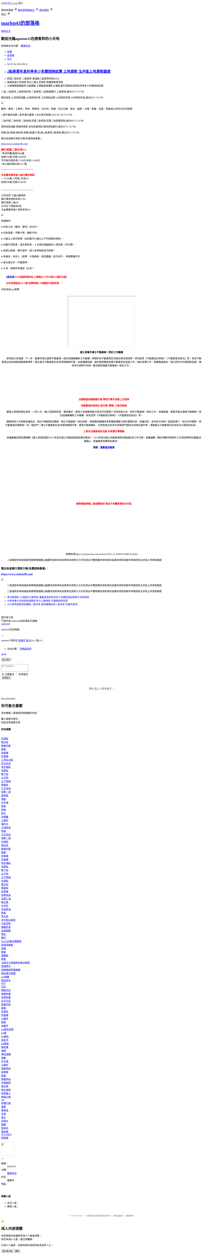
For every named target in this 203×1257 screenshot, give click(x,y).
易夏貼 (4, 770)
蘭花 (3, 938)
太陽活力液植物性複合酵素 (15, 962)
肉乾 (3, 810)
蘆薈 (3, 1107)
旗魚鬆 (4, 795)
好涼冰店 (6, 763)
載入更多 (6, 660)
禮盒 (3, 799)
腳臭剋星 (6, 745)
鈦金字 (4, 1040)
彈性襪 (4, 1047)
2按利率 (10, 277)
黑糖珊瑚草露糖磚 (10, 970)
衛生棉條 (6, 1090)
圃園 (3, 1124)
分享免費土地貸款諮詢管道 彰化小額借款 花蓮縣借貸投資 (37, 601)
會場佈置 (6, 997)
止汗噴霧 (6, 781)
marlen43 (5, 623)
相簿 (9, 52)
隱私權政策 (118, 1216)
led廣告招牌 (7, 1029)
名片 (9, 59)
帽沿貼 (4, 742)
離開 (17, 1251)
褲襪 (3, 1051)
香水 (3, 1117)
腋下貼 (4, 774)
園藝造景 (6, 927)
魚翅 (3, 831)
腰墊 (3, 952)
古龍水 (4, 1121)
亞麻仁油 (6, 898)
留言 (28, 640)
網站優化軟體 (8, 973)
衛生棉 (4, 1086)
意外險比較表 (8, 920)
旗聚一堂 (6, 792)
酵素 (3, 913)
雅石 (3, 934)
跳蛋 (3, 1075)
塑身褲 (4, 1131)
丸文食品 (6, 788)
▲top (4, 654)
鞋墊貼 (4, 785)
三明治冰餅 (7, 760)
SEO (3, 983)
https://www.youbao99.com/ (14, 143)
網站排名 (6, 980)
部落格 (10, 55)
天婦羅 (4, 817)
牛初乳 (4, 906)
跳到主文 (6, 31)
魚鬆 (3, 806)
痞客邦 (21, 640)
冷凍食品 (6, 827)
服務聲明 (130, 1216)
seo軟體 (5, 977)
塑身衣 (4, 1128)
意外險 (4, 916)
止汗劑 (4, 777)
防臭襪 (4, 756)
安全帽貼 (6, 767)
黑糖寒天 (6, 966)
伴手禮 (4, 802)
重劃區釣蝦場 (107, 447)
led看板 (5, 1043)
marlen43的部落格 (20, 23)
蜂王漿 (4, 902)
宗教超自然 (26, 649)
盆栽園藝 (6, 930)
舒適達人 (6, 1093)
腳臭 (3, 749)
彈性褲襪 (6, 1054)
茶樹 (3, 1114)
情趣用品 (6, 1068)
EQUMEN (6, 1134)
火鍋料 (4, 820)
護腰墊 (4, 955)
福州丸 (4, 824)
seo (2, 1100)
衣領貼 (4, 738)
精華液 (4, 1110)
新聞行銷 (6, 1103)
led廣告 (5, 1036)
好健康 (4, 891)
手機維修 (6, 1083)
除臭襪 (4, 753)
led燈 (3, 1033)
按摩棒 (4, 1072)
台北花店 (6, 1001)
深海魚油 (6, 909)
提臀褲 (4, 1138)
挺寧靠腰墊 (7, 945)
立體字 (4, 1018)
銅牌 (3, 1022)
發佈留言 (6, 678)
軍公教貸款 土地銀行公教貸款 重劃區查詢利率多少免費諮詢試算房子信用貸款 (48, 597)
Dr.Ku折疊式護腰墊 (11, 941)
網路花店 (6, 990)
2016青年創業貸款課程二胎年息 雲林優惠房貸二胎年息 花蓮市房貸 (42, 604)
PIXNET (79, 1216)
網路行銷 (6, 1097)
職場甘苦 (25, 46)
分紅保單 (6, 923)
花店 (3, 986)
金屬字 (4, 1026)
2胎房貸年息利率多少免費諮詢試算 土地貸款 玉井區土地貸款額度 (59, 71)
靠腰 (3, 948)
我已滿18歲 (7, 1251)
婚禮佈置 (6, 994)
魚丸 (3, 813)
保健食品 (6, 895)
